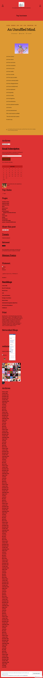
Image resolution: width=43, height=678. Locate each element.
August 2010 (4, 626)
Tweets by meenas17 (6, 237)
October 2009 (5, 641)
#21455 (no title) (5, 201)
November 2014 (5, 545)
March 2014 (4, 558)
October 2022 (5, 399)
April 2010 (4, 632)
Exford (3, 214)
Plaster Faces (4, 290)
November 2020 (5, 434)
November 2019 (5, 453)
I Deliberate (4, 307)
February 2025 (5, 391)
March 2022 (4, 410)
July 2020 (4, 440)
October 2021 (5, 417)
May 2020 (4, 443)
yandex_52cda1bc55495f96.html (9, 222)
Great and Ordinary (6, 295)
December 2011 (5, 601)
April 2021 (4, 426)
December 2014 (5, 544)
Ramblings (7, 282)
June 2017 (4, 497)
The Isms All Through (6, 220)
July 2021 (4, 421)
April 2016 (4, 519)
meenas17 (15, 33)
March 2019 (4, 464)
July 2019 (4, 459)
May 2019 (4, 462)
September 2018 (5, 473)
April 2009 (4, 651)
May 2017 (4, 498)
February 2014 (5, 560)
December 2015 (5, 525)
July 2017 (4, 495)
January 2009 (5, 656)
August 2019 (4, 457)
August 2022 (4, 402)
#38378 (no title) (5, 205)
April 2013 (4, 575)
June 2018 (4, 478)
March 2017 (4, 501)
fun (8, 129)
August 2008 (4, 663)
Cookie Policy (25, 675)
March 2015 (4, 539)
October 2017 (5, 490)
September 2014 (5, 549)
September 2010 (5, 624)
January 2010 (5, 637)
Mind (24, 129)
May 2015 (4, 536)
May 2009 (4, 649)
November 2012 (5, 583)
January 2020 (5, 450)
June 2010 (4, 629)
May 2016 (4, 517)
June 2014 (4, 553)
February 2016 (5, 522)
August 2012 (4, 588)
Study (24, 25)
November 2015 (5, 527)
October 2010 (5, 623)
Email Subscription (10, 148)
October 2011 (5, 604)
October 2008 (5, 660)
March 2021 (4, 428)
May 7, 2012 (22, 33)
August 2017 (4, 494)
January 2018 (5, 486)
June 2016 (4, 516)
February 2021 (5, 429)
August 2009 (4, 645)
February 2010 (5, 635)
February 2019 (5, 465)
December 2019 (5, 451)
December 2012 (5, 582)
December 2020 (5, 432)
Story (21, 25)
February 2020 (5, 448)
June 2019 (4, 461)
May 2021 (4, 424)
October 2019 (5, 454)
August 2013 (4, 569)
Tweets (5, 234)
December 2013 (5, 563)
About (3, 206)
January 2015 (5, 542)
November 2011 (5, 602)
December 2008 (5, 657)
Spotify (3, 217)
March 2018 (4, 483)
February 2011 (5, 616)
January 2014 (5, 561)
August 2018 (4, 475)
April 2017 (4, 500)
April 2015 (4, 538)
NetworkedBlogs (11, 334)
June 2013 (4, 572)
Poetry (11, 352)
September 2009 (5, 643)
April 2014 (4, 556)
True (35, 25)
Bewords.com (5, 208)
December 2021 (5, 413)
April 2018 (4, 481)
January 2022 (5, 412)
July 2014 (4, 552)
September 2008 (5, 662)
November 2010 (5, 621)
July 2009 (4, 646)
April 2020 (4, 445)
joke (20, 129)
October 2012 (5, 585)
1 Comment (29, 33)
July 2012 (4, 590)
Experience (13, 25)
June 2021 (4, 423)
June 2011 (4, 610)
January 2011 (5, 618)
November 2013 (5, 564)
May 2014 (4, 555)
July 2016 (4, 514)
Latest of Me (4, 285)
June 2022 (4, 406)
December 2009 (5, 638)
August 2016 (4, 512)
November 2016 (5, 508)
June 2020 (4, 442)
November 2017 (5, 489)
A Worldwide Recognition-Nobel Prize (9, 302)
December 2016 (5, 506)
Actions (8, 25)
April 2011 (4, 613)
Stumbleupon (5, 219)
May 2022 (4, 407)
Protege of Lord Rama (6, 298)
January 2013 (5, 580)
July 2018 (4, 476)
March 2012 (4, 596)
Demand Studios (5, 211)
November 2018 (5, 470)
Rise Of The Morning (6, 288)
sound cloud (4, 215)
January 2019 (5, 467)
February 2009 (5, 654)
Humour (14, 129)
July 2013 (4, 571)
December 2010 (5, 619)
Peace (26, 129)
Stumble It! (4, 277)
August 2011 (4, 607)
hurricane (18, 129)
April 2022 (4, 409)
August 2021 (4, 420)
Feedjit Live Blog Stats (6, 351)
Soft (3, 293)
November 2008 (5, 659)
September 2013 (5, 568)
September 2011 (5, 605)
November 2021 (5, 415)
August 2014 (4, 550)
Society (11, 350)
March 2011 (4, 615)
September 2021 (5, 418)
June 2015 (4, 534)
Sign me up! (6, 159)
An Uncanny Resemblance (7, 305)
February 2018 (5, 484)
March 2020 (4, 446)
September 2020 (5, 437)
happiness (11, 129)
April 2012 (4, 594)
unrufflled (16, 130)
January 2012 (5, 599)
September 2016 (5, 511)
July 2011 (4, 608)
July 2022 (4, 404)
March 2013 (4, 577)
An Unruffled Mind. (21, 29)
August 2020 (4, 439)
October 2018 (5, 472)
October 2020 (5, 435)
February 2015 (5, 541)
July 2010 (4, 627)
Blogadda (4, 209)
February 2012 (5, 597)
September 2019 (5, 456)
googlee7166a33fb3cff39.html (9, 212)
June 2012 (4, 591)
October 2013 (5, 566)
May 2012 (4, 593)
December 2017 (5, 487)
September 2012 (5, 586)
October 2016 (5, 509)
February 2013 (5, 579)
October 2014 (5, 547)
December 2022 (5, 396)
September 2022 (5, 401)
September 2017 (5, 492)
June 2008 (4, 667)
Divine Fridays (5, 300)
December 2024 (5, 395)
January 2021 (5, 431)
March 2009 (4, 652)
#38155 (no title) (5, 203)
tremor (9, 130)
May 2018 (4, 479)
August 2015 (4, 531)
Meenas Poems (9, 255)
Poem (18, 25)
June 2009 (4, 648)
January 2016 (5, 523)
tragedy (34, 129)
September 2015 (5, 530)
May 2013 (4, 574)
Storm (31, 129)
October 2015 (5, 528)
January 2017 (5, 505)
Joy (22, 129)
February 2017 (5, 503)
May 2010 (4, 630)
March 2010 (4, 634)
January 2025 (5, 393)
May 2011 (4, 612)
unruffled (12, 130)
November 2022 (5, 398)
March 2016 (4, 520)
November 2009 (5, 640)
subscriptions (30, 25)
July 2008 (4, 665)
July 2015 (4, 533)
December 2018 (5, 468)
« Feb (4, 179)
